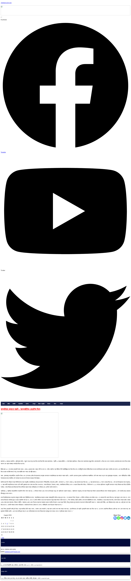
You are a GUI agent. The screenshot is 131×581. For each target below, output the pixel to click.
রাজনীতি (14, 403)
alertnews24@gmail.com (12, 552)
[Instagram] (122, 518)
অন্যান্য (61, 403)
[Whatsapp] (118, 518)
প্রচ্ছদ (3, 403)
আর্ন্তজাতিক (20, 403)
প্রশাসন (27, 403)
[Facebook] (115, 518)
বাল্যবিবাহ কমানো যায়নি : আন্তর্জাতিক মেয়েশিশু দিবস (20, 409)
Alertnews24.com (6, 3)
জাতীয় (8, 403)
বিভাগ (55, 403)
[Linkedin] (128, 518)
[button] (27, 404)
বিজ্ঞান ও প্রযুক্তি (41, 403)
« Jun (2, 537)
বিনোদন (48, 403)
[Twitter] (125, 518)
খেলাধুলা (33, 403)
